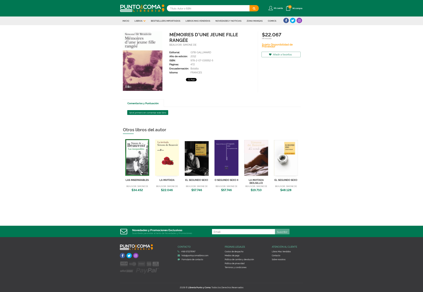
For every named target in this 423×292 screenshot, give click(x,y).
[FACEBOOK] (286, 20)
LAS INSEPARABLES (137, 180)
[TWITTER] (292, 20)
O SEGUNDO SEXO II (226, 180)
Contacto (276, 255)
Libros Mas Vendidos (281, 251)
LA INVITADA (166, 180)
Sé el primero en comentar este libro (147, 112)
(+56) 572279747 (188, 251)
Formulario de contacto (192, 259)
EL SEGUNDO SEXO (196, 180)
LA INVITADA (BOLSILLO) (256, 181)
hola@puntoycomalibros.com (195, 255)
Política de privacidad (234, 263)
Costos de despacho (234, 251)
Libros (139, 20)
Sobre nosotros (279, 259)
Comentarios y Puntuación (143, 103)
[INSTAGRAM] (299, 20)
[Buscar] (254, 8)
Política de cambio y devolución (239, 259)
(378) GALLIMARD (201, 52)
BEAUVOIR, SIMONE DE (182, 44)
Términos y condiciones (236, 267)
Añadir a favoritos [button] (282, 54)
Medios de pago (232, 255)
